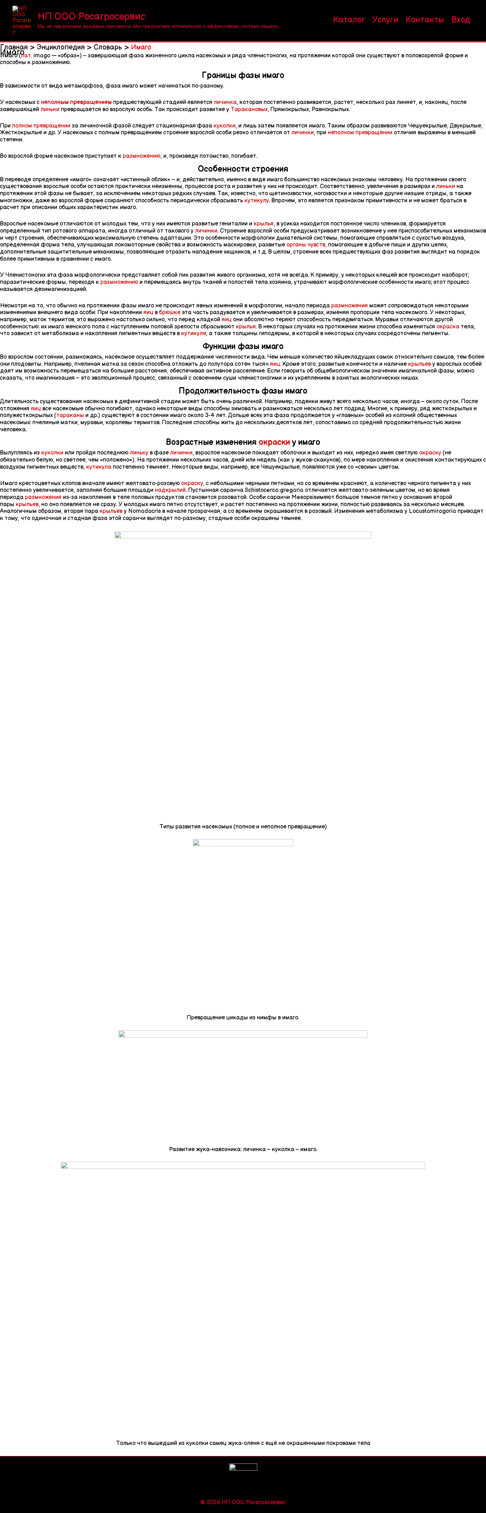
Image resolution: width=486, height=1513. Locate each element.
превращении (51, 125)
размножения (349, 305)
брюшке (169, 312)
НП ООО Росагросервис (91, 16)
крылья (264, 223)
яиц (148, 312)
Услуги (385, 20)
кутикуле (193, 333)
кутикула (98, 466)
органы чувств (305, 244)
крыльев (419, 364)
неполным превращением (76, 102)
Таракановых (249, 109)
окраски (274, 442)
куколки (224, 125)
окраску (430, 452)
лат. (26, 55)
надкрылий (170, 490)
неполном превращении (360, 132)
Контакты (425, 20)
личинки (302, 132)
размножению (141, 156)
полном (22, 125)
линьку (139, 452)
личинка (225, 102)
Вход (460, 20)
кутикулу (256, 200)
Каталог (349, 20)
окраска (448, 326)
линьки (50, 109)
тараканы (70, 415)
